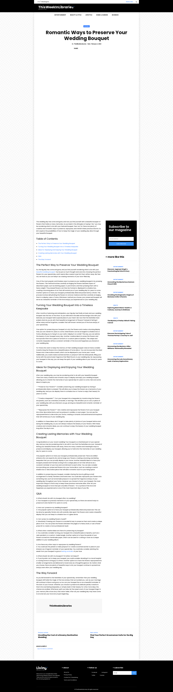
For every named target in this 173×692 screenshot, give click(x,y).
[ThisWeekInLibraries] (43, 606)
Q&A (39, 256)
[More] (97, 48)
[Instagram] (100, 672)
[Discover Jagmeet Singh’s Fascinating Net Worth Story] (109, 265)
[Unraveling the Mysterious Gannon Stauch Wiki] (109, 278)
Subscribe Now (121, 244)
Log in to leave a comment (45, 648)
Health (115, 305)
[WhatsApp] (93, 48)
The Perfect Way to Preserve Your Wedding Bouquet (56, 243)
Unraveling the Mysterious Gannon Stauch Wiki (120, 283)
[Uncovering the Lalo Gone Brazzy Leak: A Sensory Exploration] (109, 355)
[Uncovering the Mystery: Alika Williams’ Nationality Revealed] (109, 342)
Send (134, 673)
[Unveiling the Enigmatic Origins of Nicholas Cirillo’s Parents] (109, 290)
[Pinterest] (89, 48)
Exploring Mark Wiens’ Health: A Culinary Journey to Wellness (119, 309)
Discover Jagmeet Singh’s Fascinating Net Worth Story (118, 270)
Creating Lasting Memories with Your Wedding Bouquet (57, 253)
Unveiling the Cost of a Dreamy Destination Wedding (58, 636)
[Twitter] (84, 48)
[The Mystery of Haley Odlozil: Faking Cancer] (109, 316)
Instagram (105, 672)
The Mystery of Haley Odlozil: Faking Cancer (121, 322)
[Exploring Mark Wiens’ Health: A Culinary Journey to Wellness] (109, 303)
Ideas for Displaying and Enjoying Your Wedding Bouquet (57, 250)
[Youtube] (98, 675)
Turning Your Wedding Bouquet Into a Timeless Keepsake (58, 247)
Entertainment (118, 266)
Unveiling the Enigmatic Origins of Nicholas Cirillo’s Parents (120, 296)
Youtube (102, 675)
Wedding (86, 26)
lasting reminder (67, 551)
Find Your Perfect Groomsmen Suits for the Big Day (111, 636)
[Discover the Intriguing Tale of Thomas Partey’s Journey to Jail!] (109, 329)
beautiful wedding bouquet (45, 272)
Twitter (93, 675)
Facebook (94, 672)
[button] (136, 2)
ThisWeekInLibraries (80, 44)
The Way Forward (44, 259)
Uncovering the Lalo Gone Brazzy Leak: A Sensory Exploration (120, 360)
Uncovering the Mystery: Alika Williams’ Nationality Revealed (119, 347)
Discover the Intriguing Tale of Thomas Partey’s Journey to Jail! (120, 334)
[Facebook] (80, 48)
